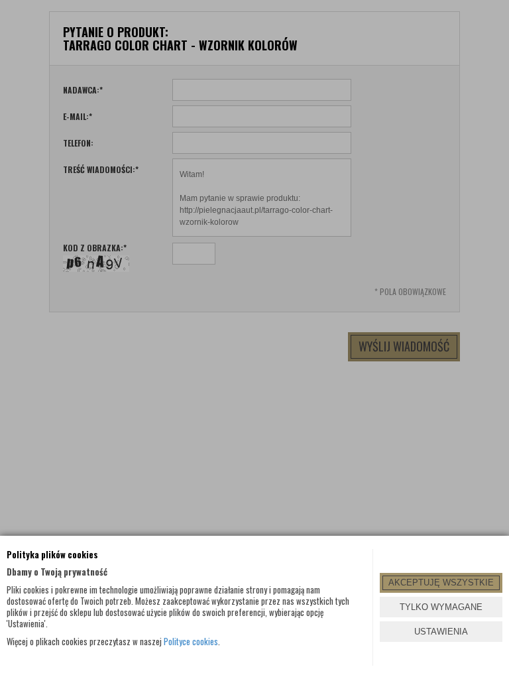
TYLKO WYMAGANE (441, 607)
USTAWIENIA (441, 632)
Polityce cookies (191, 641)
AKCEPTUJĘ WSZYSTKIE (441, 582)
